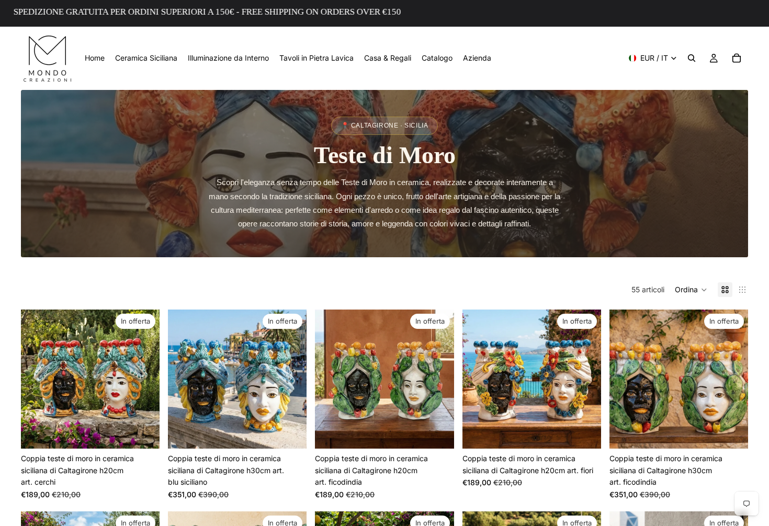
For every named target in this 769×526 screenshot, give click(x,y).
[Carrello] (736, 58)
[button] (691, 289)
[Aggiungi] (143, 433)
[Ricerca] (691, 58)
